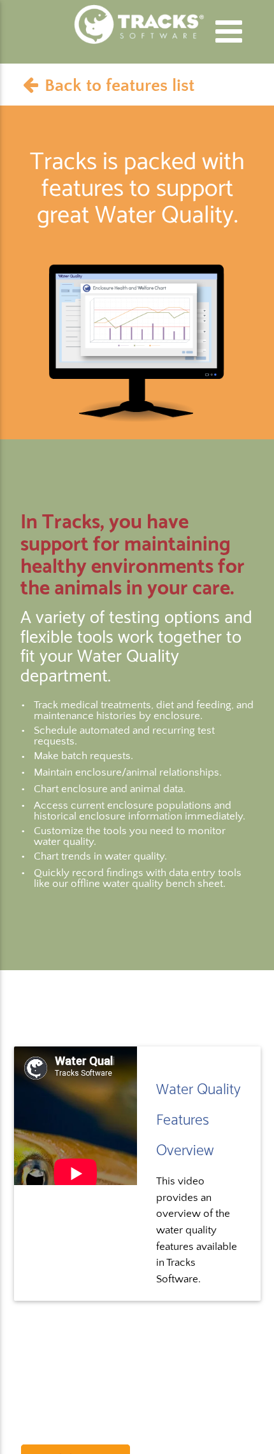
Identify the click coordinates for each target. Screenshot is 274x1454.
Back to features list (119, 85)
